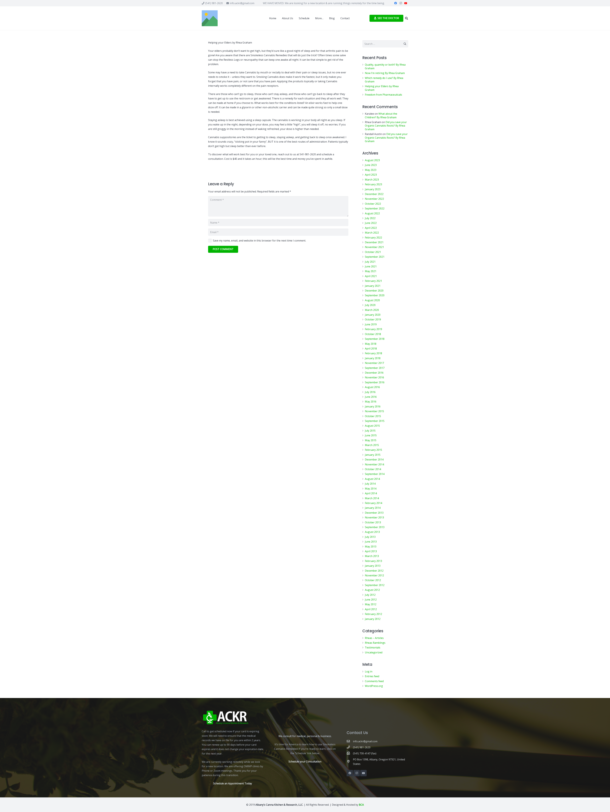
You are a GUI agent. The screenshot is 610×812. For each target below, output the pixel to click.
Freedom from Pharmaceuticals (383, 94)
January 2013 (372, 565)
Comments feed (374, 681)
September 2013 (374, 527)
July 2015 (370, 430)
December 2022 (374, 194)
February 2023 (373, 184)
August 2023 (372, 160)
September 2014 (374, 474)
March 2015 (372, 445)
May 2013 (370, 546)
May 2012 (370, 604)
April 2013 (371, 551)
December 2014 (374, 459)
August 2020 (372, 300)
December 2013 (374, 512)
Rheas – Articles (374, 638)
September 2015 (374, 421)
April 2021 (371, 276)
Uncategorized (373, 652)
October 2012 (373, 580)
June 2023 (371, 165)
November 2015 (374, 411)
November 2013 (374, 517)
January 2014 (372, 508)
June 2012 (371, 599)
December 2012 (374, 570)
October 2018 (373, 334)
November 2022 (374, 199)
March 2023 (372, 179)
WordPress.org (374, 686)
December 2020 (374, 290)
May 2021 (370, 271)
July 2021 (370, 261)
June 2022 (371, 223)
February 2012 (373, 614)
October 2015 (373, 416)
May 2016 (370, 401)
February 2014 (373, 503)
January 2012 (372, 619)
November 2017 (374, 363)
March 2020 (372, 310)
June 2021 (371, 266)
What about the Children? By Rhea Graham (381, 115)
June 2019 (371, 324)
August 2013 (372, 532)
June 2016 (371, 397)
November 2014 (374, 464)
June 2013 (371, 541)
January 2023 (372, 189)
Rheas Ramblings (375, 642)
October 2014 (373, 469)
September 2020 (374, 295)
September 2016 (374, 382)
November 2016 (374, 377)
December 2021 (374, 242)
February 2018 (373, 353)
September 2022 (374, 208)
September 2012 (374, 585)
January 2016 (372, 406)
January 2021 (372, 286)
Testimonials (372, 647)
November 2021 (374, 247)
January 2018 (372, 358)
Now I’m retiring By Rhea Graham (385, 73)
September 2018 (374, 339)
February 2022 (373, 237)
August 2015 (372, 425)
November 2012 (374, 575)
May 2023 (370, 170)
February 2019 (373, 329)
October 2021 (373, 252)
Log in (368, 671)
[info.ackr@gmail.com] (350, 741)
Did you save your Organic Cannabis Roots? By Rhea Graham (386, 125)
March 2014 (372, 498)
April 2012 (371, 609)
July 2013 (370, 537)
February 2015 (373, 450)
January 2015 (372, 454)
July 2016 (370, 392)
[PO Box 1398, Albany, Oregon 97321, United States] (350, 761)
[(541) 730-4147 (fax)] (350, 753)
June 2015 (371, 435)
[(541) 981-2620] (350, 747)
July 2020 (370, 305)
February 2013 (373, 561)
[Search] (406, 18)
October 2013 (373, 522)
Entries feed (372, 676)
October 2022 (373, 203)
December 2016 (374, 372)
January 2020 (372, 314)
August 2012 (372, 590)
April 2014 (371, 493)
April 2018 (371, 348)
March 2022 (372, 232)
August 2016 (372, 387)
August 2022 (372, 213)
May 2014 (370, 488)
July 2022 (370, 218)
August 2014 (372, 479)
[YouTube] (405, 3)
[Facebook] (395, 3)
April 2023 (371, 174)
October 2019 (373, 319)
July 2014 (370, 483)
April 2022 (371, 228)
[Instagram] (400, 3)
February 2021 (373, 281)
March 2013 (372, 556)
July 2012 (370, 595)
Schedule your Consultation (304, 761)
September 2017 (374, 368)
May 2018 (370, 344)
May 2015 (370, 440)
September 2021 (374, 256)
